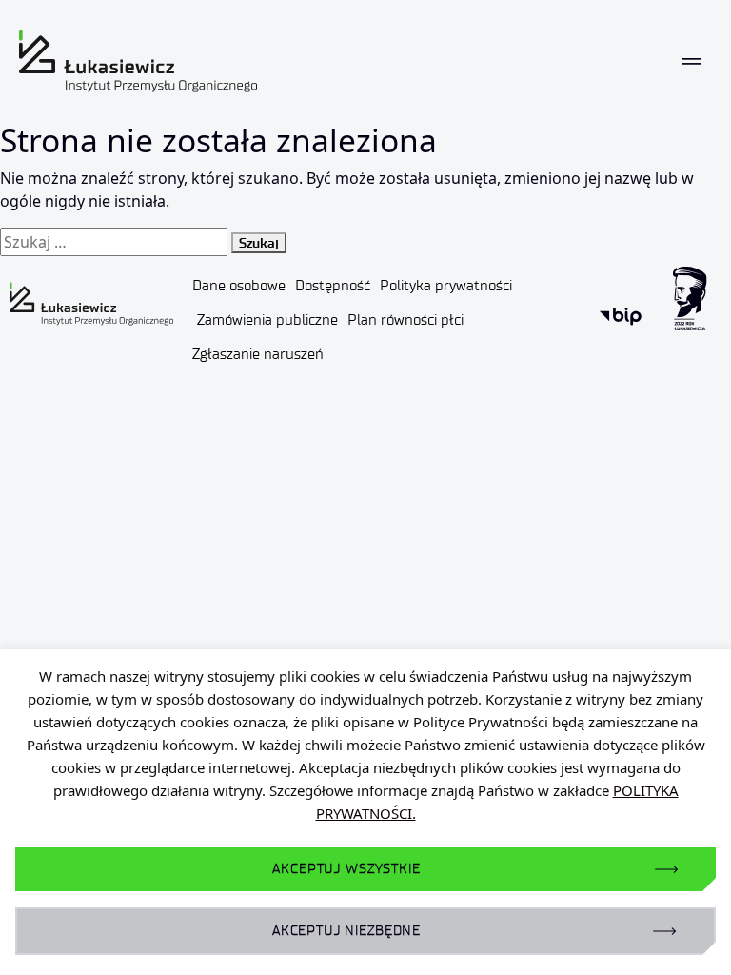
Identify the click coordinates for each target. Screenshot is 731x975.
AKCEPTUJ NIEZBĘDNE (346, 931)
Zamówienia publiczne (267, 319)
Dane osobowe (239, 285)
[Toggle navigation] (691, 61)
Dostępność (332, 285)
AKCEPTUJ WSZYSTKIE (346, 869)
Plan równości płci (405, 319)
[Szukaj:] (113, 242)
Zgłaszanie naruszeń (258, 354)
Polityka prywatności (446, 285)
